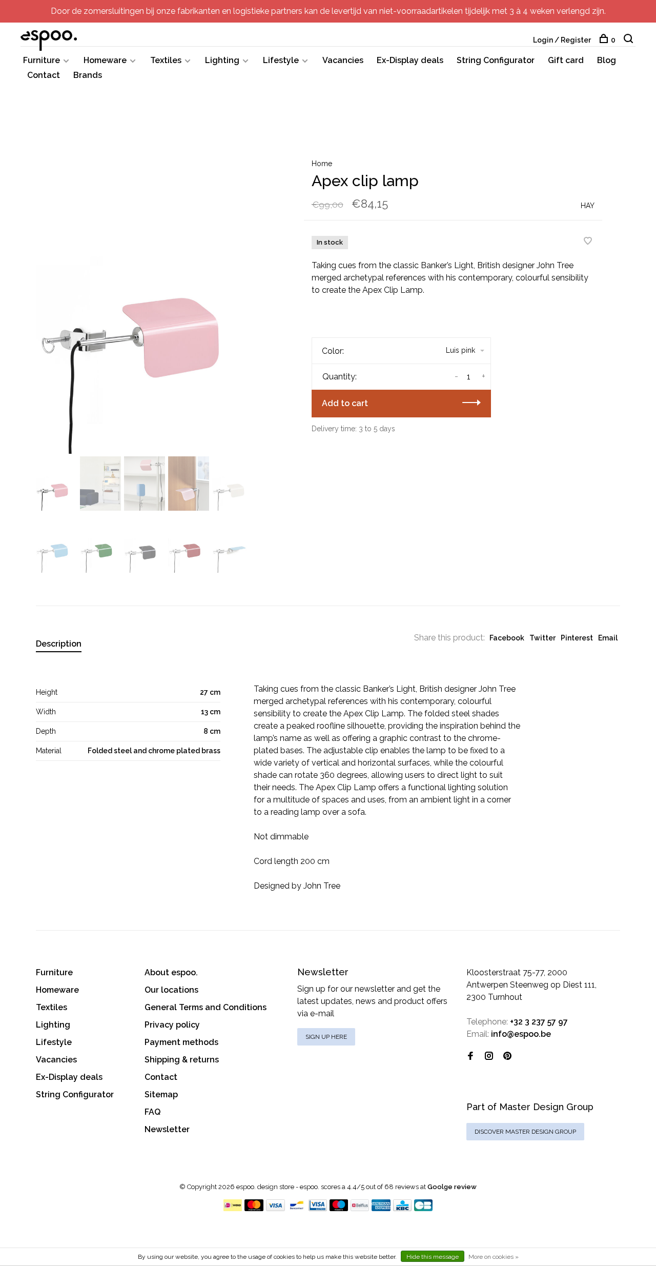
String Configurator (496, 60)
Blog (606, 60)
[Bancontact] (297, 1208)
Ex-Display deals (410, 60)
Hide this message (432, 1256)
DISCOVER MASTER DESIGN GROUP (525, 1131)
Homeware (105, 60)
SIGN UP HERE (326, 1036)
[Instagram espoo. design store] (489, 1056)
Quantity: (339, 376)
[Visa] (275, 1208)
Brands (87, 75)
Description (58, 644)
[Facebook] (470, 1056)
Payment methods (181, 1042)
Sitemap (161, 1094)
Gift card (566, 60)
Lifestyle (281, 60)
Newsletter (167, 1129)
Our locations (171, 990)
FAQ (152, 1112)
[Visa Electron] (318, 1208)
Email (608, 638)
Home (322, 163)
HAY (587, 206)
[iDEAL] (232, 1208)
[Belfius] (360, 1208)
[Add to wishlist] (588, 242)
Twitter (542, 638)
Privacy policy (172, 1025)
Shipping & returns (182, 1059)
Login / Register (562, 40)
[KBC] (402, 1208)
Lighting (222, 60)
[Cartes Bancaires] (423, 1208)
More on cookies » (493, 1256)
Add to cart (345, 403)
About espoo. (171, 972)
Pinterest (577, 638)
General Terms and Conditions (205, 1007)
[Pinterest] (507, 1056)
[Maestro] (339, 1208)
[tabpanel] (153, 297)
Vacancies (342, 60)
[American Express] (381, 1208)
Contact (43, 75)
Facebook (506, 638)
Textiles (165, 60)
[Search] (630, 40)
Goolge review (452, 1187)
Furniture (41, 60)
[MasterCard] (253, 1208)
